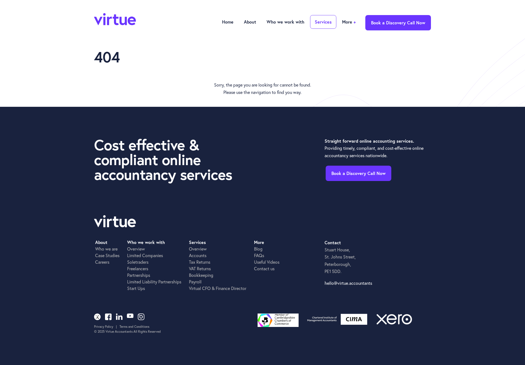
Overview (136, 249)
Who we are (106, 249)
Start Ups (136, 288)
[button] (249, 22)
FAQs (259, 255)
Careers (102, 262)
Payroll (195, 281)
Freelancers (137, 268)
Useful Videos (266, 262)
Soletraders (137, 262)
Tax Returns (199, 262)
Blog (258, 249)
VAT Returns (200, 268)
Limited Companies (145, 255)
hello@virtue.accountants (348, 283)
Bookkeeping (201, 275)
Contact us (264, 268)
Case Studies (107, 255)
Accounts (197, 255)
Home (228, 22)
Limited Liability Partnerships (154, 281)
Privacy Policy (103, 326)
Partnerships (138, 275)
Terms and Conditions (134, 326)
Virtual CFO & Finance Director (217, 288)
